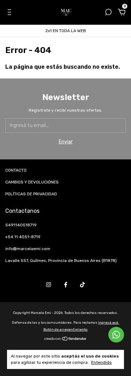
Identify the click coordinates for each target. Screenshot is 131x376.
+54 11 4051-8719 (23, 236)
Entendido (101, 362)
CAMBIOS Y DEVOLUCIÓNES (32, 182)
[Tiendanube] (65, 340)
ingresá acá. (108, 323)
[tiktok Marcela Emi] (82, 284)
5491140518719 (21, 225)
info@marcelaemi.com (27, 248)
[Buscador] (108, 13)
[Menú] (10, 13)
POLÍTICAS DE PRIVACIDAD (31, 193)
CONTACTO (16, 170)
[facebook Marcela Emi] (65, 284)
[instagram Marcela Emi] (48, 284)
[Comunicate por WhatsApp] (116, 335)
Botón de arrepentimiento (65, 330)
